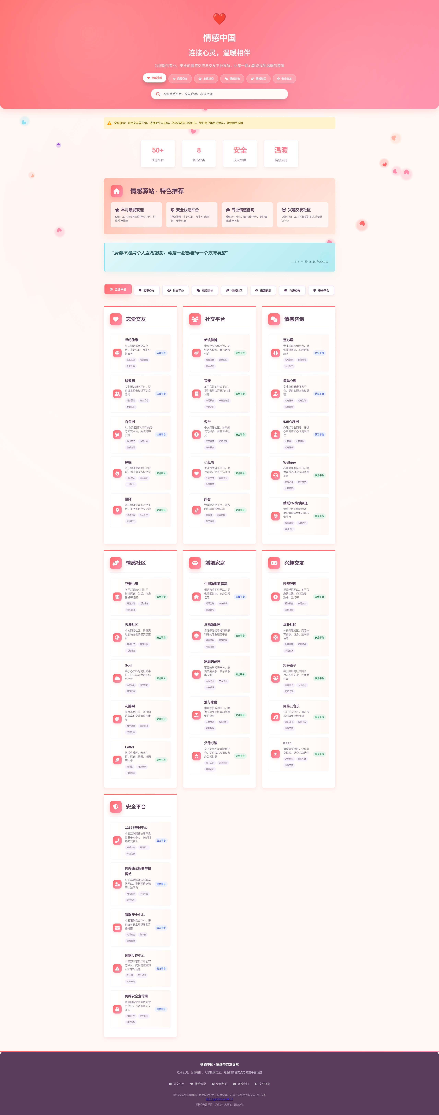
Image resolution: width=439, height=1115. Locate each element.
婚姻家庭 (265, 290)
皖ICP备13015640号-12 (219, 1099)
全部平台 (120, 289)
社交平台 (178, 290)
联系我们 (243, 1083)
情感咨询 (207, 290)
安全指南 (264, 1083)
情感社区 (237, 290)
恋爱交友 (149, 290)
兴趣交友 (294, 290)
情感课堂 (200, 1083)
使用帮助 (221, 1083)
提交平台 (178, 1083)
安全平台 (323, 290)
